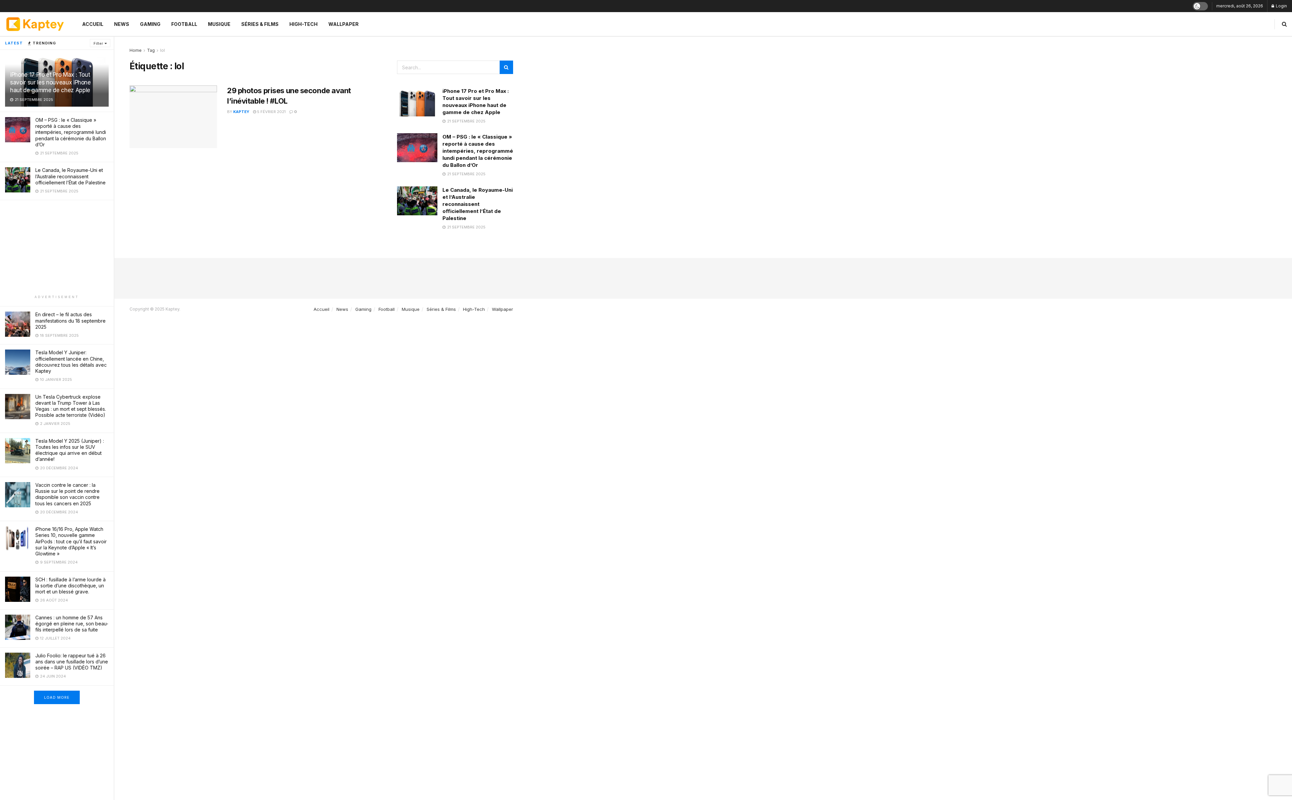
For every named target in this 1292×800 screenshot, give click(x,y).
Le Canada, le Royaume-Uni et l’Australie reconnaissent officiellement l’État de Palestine (70, 176)
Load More (57, 697)
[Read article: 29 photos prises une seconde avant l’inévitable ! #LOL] (173, 116)
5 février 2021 (271, 111)
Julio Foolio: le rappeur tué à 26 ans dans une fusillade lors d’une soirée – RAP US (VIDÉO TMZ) (71, 661)
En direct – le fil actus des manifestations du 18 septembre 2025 (70, 320)
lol (162, 50)
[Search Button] (1284, 24)
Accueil (92, 24)
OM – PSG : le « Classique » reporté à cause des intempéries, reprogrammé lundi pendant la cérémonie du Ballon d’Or (70, 132)
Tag (151, 50)
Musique (219, 24)
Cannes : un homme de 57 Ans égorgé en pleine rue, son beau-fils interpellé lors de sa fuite (71, 623)
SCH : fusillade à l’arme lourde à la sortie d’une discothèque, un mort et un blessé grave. (70, 585)
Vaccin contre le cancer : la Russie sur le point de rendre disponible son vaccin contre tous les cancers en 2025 (67, 494)
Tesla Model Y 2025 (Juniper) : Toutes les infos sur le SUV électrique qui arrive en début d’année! (69, 450)
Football (184, 24)
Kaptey (241, 111)
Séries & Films (260, 24)
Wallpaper (343, 24)
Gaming (150, 24)
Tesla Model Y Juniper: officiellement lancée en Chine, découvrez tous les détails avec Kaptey (71, 362)
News (121, 24)
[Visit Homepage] (35, 24)
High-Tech (303, 24)
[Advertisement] (56, 247)
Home (136, 50)
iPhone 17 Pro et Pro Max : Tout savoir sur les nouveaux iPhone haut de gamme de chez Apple (50, 82)
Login (1281, 5)
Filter (98, 43)
